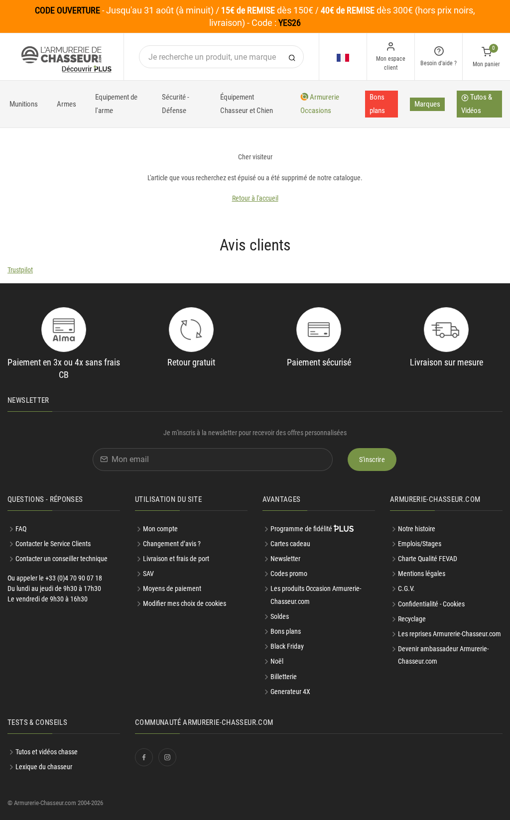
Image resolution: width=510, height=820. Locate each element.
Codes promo (288, 574)
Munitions (23, 104)
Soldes (279, 616)
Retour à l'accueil (255, 198)
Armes (66, 104)
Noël (276, 661)
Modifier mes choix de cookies (184, 603)
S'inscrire (372, 460)
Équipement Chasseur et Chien (246, 104)
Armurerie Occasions (319, 104)
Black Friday (287, 646)
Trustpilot (20, 270)
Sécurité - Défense (175, 104)
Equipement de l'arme (116, 104)
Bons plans (377, 104)
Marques (427, 104)
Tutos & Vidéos (476, 104)
